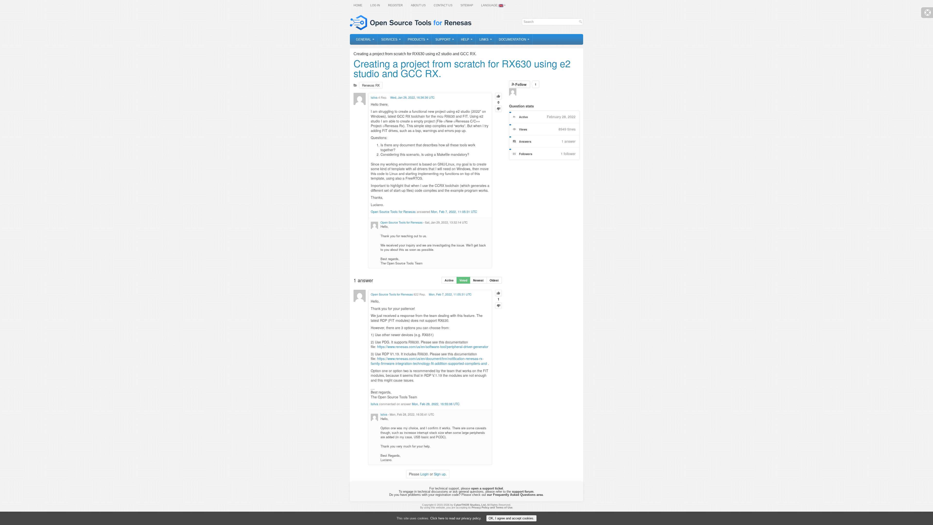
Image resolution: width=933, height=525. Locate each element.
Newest (478, 280)
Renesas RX (371, 85)
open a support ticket (487, 488)
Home (358, 5)
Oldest (494, 280)
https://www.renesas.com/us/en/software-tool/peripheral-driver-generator (432, 346)
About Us (418, 5)
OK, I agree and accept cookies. (511, 518)
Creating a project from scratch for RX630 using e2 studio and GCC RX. (462, 68)
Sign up (440, 474)
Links (485, 39)
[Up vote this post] (498, 96)
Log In (375, 5)
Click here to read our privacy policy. (456, 518)
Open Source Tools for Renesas (393, 211)
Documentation (514, 39)
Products (418, 39)
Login (424, 474)
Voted (463, 280)
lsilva (374, 97)
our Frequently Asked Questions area (515, 495)
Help (466, 39)
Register (395, 5)
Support (444, 39)
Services (391, 39)
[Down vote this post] (498, 108)
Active (449, 280)
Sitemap (466, 5)
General (365, 39)
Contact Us (443, 5)
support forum (523, 491)
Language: (493, 5)
